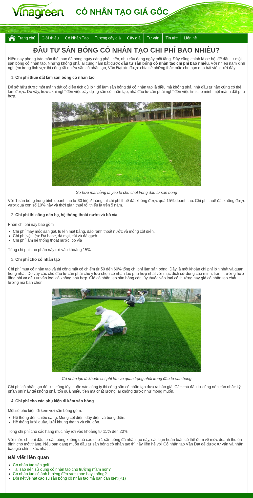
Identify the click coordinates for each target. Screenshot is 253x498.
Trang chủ (26, 38)
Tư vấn (153, 38)
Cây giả (134, 38)
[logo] (38, 11)
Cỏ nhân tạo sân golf (31, 465)
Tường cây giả (108, 38)
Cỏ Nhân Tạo (77, 38)
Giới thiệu (50, 38)
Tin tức (172, 38)
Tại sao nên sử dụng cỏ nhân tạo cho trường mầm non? (62, 469)
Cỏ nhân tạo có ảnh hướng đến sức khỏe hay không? (60, 474)
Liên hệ (190, 38)
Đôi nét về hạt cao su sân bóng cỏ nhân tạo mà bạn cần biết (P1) (69, 478)
